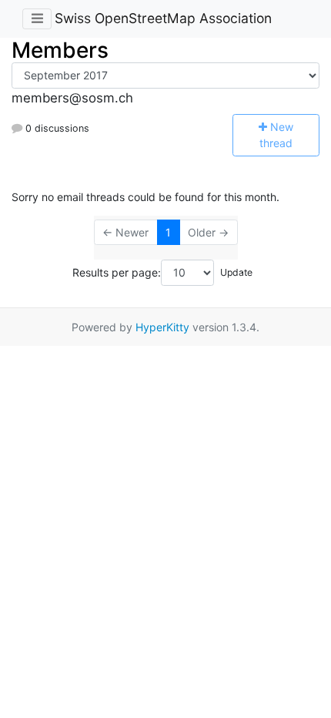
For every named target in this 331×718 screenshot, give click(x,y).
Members (60, 50)
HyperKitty (162, 327)
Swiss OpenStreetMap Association (163, 18)
